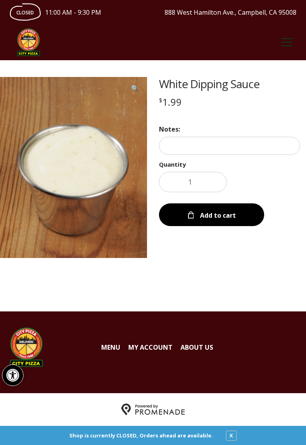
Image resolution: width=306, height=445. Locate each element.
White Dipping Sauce (209, 84)
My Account (150, 347)
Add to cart (217, 215)
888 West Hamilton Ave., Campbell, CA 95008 (230, 12)
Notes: (169, 129)
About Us (196, 347)
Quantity (172, 164)
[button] (13, 375)
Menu (110, 347)
